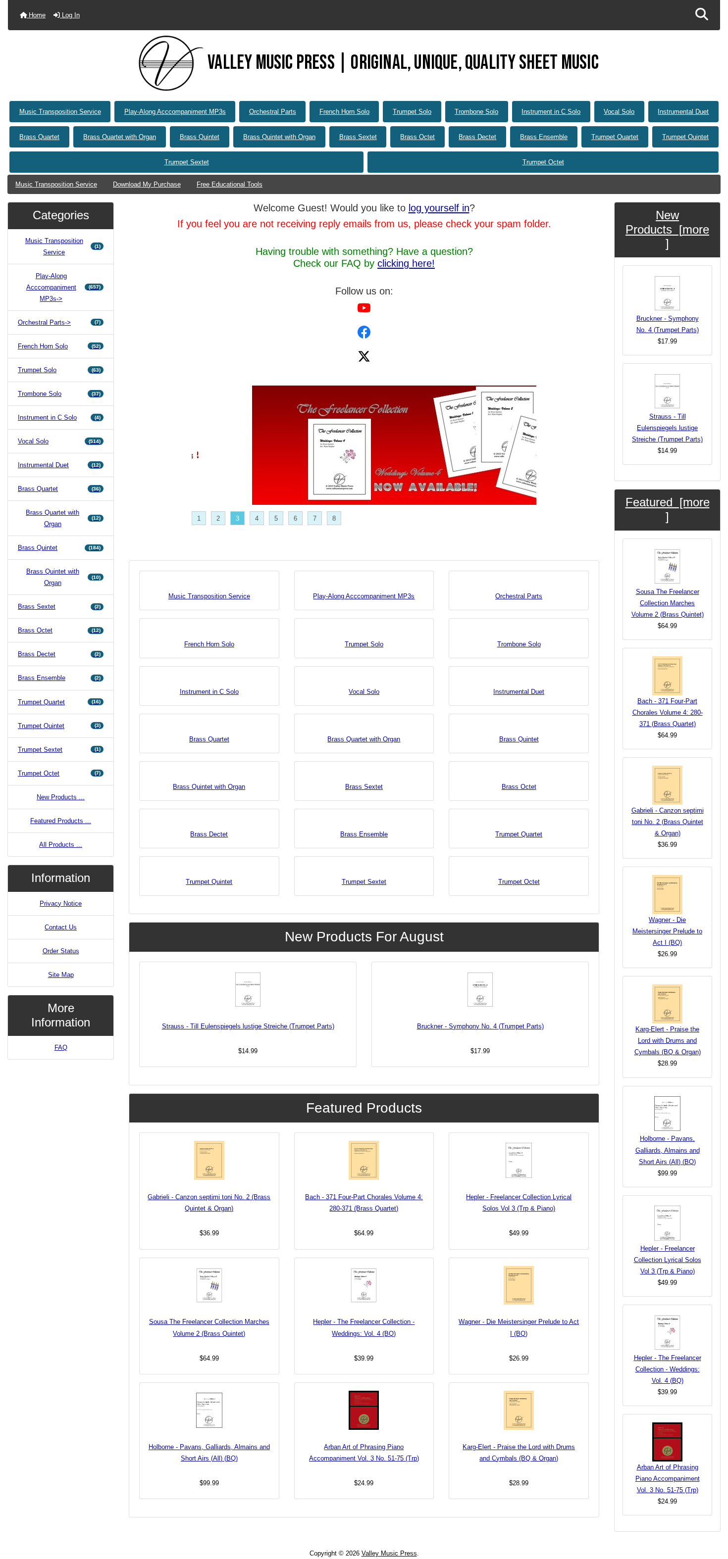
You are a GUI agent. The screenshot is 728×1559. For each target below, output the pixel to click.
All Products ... (60, 844)
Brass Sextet (358, 137)
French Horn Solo (344, 111)
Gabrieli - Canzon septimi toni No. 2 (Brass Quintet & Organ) (209, 1202)
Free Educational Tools (229, 184)
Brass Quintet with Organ (279, 137)
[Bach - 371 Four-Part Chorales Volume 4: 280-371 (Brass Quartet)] (364, 1160)
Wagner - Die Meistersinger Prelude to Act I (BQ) (519, 1327)
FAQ (60, 1047)
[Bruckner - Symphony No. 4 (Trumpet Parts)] (480, 989)
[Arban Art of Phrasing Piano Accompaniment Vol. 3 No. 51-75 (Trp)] (364, 1410)
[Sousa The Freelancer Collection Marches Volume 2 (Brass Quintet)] (209, 1285)
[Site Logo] (168, 63)
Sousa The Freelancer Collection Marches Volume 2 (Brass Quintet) (209, 1327)
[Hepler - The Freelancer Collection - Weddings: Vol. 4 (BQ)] (364, 1285)
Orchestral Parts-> (59, 322)
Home (36, 15)
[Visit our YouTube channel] (364, 307)
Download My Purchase (147, 184)
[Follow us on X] (364, 355)
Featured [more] (667, 509)
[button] (701, 15)
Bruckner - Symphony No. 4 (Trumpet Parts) (480, 1026)
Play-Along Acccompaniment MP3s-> (63, 287)
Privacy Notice (61, 903)
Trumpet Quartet (614, 137)
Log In (70, 15)
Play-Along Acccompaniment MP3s (175, 111)
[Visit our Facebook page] (364, 331)
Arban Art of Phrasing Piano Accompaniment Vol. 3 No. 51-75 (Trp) (364, 1452)
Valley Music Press (389, 1553)
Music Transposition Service (60, 111)
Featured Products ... (60, 821)
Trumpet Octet (543, 162)
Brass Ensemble (544, 137)
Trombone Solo (476, 111)
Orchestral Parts (272, 111)
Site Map (61, 974)
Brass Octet (417, 137)
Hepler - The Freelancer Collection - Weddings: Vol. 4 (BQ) (364, 1327)
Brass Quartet (39, 137)
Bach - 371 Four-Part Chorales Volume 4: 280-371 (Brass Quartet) (364, 1202)
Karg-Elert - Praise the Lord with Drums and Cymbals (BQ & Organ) (519, 1452)
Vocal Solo (619, 111)
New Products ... (61, 797)
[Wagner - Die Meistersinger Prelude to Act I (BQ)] (518, 1285)
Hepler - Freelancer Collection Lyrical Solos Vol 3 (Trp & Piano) (519, 1202)
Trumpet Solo (412, 111)
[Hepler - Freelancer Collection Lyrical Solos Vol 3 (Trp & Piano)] (518, 1160)
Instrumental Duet (683, 111)
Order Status (61, 951)
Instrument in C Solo (550, 111)
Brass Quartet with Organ (119, 137)
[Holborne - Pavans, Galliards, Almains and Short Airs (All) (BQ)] (209, 1410)
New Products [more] (667, 229)
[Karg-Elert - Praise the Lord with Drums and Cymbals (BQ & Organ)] (518, 1410)
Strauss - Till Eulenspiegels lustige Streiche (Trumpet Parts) (248, 1026)
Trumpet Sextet (186, 162)
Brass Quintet (199, 137)
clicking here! (406, 263)
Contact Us (61, 927)
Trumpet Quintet (685, 137)
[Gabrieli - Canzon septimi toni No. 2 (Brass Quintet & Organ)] (209, 1160)
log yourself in (439, 207)
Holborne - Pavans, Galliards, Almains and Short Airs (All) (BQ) (209, 1452)
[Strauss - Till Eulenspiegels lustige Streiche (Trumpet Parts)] (248, 989)
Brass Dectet (477, 137)
